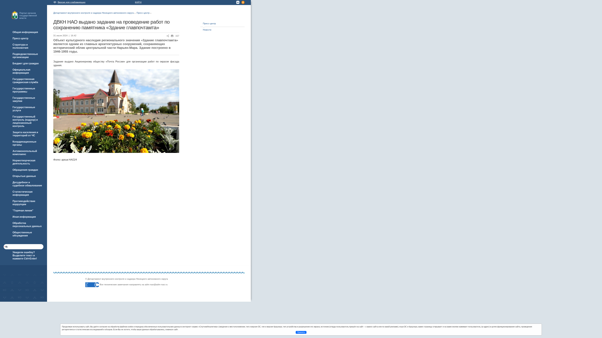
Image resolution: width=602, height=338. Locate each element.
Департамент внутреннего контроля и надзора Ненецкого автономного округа (93, 13)
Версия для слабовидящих (71, 2)
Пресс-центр (143, 13)
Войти (138, 2)
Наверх (6, 330)
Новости (207, 29)
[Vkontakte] (55, 293)
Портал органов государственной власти (28, 15)
